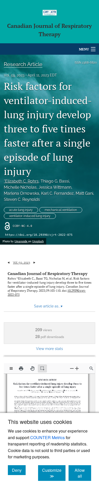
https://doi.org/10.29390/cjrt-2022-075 (39, 235)
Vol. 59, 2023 (14, 75)
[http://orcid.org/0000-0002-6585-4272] (63, 389)
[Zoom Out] (72, 368)
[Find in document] (91, 368)
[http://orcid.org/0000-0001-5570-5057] (40, 389)
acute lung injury (21, 210)
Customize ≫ (53, 473)
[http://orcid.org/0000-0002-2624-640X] (62, 391)
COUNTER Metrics (47, 437)
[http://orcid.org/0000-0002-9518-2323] (42, 391)
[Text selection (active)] (42, 368)
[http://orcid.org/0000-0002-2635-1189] (75, 389)
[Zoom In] (77, 368)
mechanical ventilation (61, 210)
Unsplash (38, 241)
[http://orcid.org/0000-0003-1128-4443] (30, 389)
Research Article (23, 64)
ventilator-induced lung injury (30, 216)
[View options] (11, 368)
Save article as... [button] (48, 306)
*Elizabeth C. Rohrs (21, 181)
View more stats (49, 348)
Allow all (83, 473)
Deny (19, 470)
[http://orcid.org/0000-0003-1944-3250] (52, 389)
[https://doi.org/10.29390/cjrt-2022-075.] (74, 396)
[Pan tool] (32, 368)
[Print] (21, 368)
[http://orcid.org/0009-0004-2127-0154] (49, 391)
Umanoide (21, 241)
